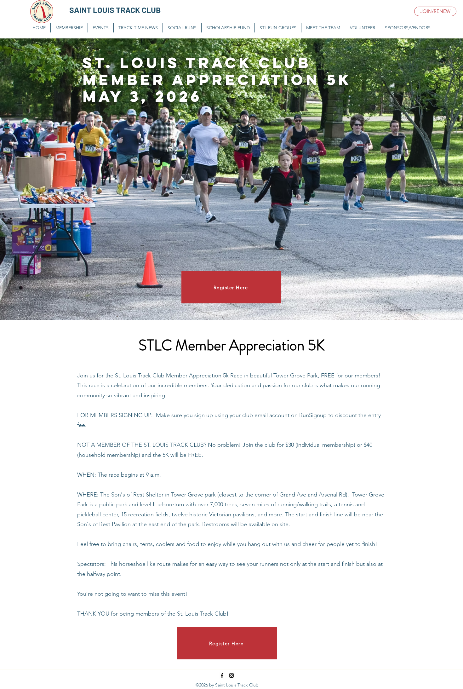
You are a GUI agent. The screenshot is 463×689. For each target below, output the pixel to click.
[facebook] (222, 675)
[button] (100, 27)
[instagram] (231, 675)
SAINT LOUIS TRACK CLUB (115, 9)
